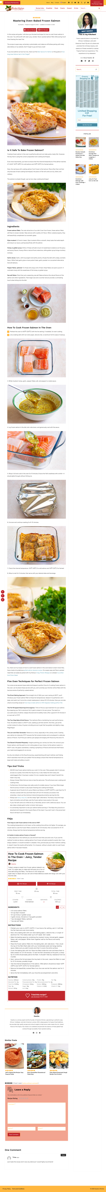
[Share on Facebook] (2, 596)
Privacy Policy (7, 1189)
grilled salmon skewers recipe (33, 670)
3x (63, 907)
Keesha (22, 24)
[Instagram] (72, 2)
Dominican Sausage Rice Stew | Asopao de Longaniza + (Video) (94, 155)
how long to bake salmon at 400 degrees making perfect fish (43, 703)
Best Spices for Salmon (45, 52)
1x (57, 907)
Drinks (76, 8)
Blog (52, 2)
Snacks (62, 8)
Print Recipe (44, 30)
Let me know (35, 997)
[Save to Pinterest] (2, 592)
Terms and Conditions (18, 1189)
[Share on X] (2, 599)
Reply (63, 1155)
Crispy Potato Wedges (43, 673)
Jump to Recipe (31, 30)
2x (60, 907)
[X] (81, 2)
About (48, 2)
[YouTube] (75, 2)
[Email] (88, 2)
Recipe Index (40, 8)
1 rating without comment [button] (30, 1083)
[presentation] (14, 1056)
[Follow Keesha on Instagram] (36, 1032)
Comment (11, 1104)
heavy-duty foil (22, 797)
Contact (57, 2)
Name (10, 1128)
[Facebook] (68, 2)
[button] (33, 17)
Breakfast (49, 8)
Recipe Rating (12, 1098)
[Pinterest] (78, 2)
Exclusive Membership (12, 3)
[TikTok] (84, 2)
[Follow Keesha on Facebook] (33, 1032)
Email (40, 1128)
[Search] (96, 69)
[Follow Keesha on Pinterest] (39, 1032)
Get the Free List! (87, 125)
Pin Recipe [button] (52, 884)
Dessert (69, 8)
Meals (56, 8)
